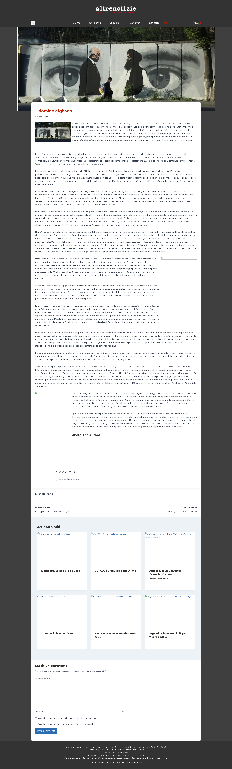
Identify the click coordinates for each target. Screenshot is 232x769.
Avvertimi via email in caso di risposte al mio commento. (67, 718)
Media (196, 23)
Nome (39, 711)
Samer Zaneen (49, 575)
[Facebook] (33, 23)
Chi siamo (95, 22)
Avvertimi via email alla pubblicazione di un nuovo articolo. (68, 724)
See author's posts (69, 479)
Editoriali (135, 22)
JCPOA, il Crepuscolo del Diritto (115, 570)
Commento (43, 678)
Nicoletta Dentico (104, 642)
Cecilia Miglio (157, 642)
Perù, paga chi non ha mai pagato (52, 510)
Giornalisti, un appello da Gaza (60, 570)
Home (76, 22)
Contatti (154, 22)
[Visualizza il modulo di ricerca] (165, 23)
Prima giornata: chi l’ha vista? (182, 510)
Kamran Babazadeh (105, 575)
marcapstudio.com (135, 762)
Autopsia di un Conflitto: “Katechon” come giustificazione (165, 574)
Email (121, 711)
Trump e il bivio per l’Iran (57, 633)
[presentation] (62, 548)
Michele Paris (42, 117)
